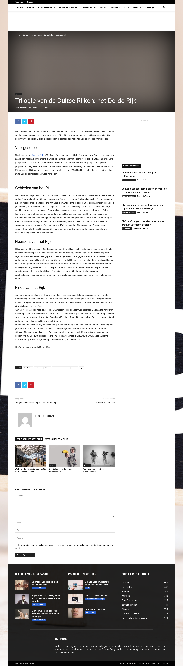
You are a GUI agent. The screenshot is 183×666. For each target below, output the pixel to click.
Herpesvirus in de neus (96, 609)
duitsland (38, 368)
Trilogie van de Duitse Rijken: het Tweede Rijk (36, 402)
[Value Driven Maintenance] (75, 599)
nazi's (74, 368)
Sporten (115, 7)
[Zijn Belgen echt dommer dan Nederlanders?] (64, 456)
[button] (164, 7)
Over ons (155, 663)
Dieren (30, 7)
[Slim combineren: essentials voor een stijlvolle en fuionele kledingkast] (22, 614)
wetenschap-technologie (95, 599)
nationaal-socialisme (61, 368)
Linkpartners (144, 663)
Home (20, 7)
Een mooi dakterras (105, 402)
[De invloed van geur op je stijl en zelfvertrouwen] (22, 585)
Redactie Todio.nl (27, 108)
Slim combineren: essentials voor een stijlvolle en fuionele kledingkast (45, 614)
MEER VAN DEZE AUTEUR (56, 439)
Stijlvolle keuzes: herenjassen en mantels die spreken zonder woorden (46, 598)
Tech (126, 7)
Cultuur (26, 35)
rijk (81, 368)
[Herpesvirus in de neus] (75, 613)
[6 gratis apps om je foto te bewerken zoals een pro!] (75, 585)
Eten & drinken (46, 7)
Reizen (103, 7)
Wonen (137, 7)
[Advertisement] (116, 20)
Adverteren (19, 2)
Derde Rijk (28, 368)
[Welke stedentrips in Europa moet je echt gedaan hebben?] (30, 456)
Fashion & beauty (68, 7)
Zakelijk (149, 7)
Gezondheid (89, 7)
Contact (30, 2)
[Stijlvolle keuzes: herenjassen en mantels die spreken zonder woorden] (22, 599)
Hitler (47, 368)
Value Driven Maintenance (97, 595)
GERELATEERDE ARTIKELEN (29, 439)
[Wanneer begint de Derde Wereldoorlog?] (99, 456)
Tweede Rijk (37, 155)
